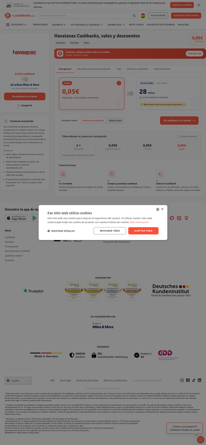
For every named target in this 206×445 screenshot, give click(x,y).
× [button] (162, 209)
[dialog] (103, 222)
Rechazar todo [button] (110, 230)
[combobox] (157, 209)
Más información (139, 222)
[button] (61, 231)
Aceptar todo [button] (143, 230)
